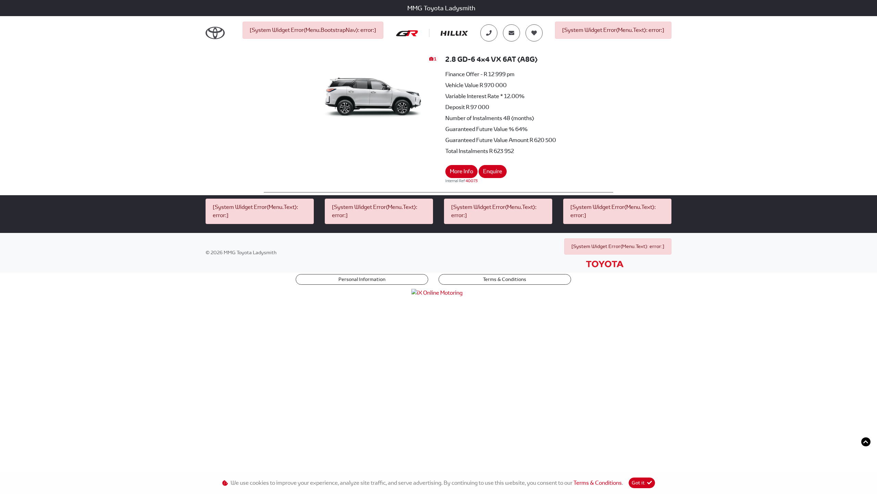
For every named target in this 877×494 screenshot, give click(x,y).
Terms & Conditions (504, 279)
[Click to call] (488, 33)
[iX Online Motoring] (438, 292)
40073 (472, 180)
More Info (461, 171)
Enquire (492, 171)
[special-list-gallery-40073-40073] (373, 91)
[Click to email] (511, 33)
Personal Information (361, 279)
